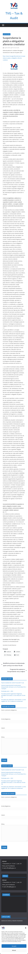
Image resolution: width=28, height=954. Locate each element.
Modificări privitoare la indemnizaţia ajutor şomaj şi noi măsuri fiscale (13, 664)
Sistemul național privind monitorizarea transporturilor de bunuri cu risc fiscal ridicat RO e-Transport (13, 687)
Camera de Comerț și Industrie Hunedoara (12, 920)
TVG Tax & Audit (15, 47)
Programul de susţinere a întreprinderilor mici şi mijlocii (16, 670)
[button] (25, 928)
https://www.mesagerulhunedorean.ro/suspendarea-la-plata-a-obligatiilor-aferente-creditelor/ (14, 58)
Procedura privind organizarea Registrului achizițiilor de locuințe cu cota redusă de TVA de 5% (13, 695)
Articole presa (6, 34)
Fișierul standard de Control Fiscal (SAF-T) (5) (12, 682)
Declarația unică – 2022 (7, 691)
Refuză (14, 950)
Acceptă (14, 946)
